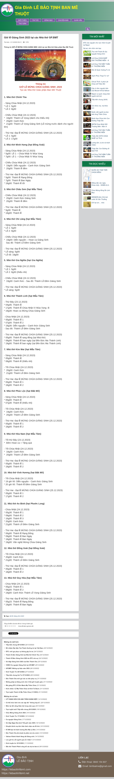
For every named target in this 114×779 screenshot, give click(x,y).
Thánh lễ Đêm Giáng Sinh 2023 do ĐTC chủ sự (22, 658)
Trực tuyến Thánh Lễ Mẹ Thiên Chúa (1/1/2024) (22, 692)
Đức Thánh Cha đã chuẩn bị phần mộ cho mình (22, 733)
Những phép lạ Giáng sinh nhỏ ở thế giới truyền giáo (24, 682)
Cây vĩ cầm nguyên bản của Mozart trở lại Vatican (100, 89)
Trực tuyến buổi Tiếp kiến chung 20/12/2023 (21, 709)
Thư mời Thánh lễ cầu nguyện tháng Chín (99, 52)
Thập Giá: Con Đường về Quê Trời (100, 149)
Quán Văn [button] (78, 20)
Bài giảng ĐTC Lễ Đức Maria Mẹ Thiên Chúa (21, 685)
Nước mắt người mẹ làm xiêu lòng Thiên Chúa (100, 113)
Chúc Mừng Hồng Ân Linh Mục (101, 191)
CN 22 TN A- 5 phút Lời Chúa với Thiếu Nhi (100, 82)
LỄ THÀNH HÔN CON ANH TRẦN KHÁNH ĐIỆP (21, 699)
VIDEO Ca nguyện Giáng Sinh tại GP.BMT (20, 665)
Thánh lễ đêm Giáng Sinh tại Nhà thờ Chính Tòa (22, 655)
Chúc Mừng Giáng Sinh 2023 (16, 713)
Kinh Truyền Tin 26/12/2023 (15, 672)
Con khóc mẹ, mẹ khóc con (100, 107)
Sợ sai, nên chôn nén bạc (92, 48)
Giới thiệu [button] (22, 20)
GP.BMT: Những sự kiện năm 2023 (18, 668)
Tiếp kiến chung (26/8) (100, 99)
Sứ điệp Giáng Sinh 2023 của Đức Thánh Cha (21, 661)
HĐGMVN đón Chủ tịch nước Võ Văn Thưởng (100, 198)
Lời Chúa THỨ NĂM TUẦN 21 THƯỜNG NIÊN (101, 155)
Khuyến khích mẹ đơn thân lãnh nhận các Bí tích (23, 726)
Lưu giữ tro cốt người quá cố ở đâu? (19, 740)
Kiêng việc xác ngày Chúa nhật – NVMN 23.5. (100, 184)
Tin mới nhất (97, 36)
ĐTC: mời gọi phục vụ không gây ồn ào (19, 651)
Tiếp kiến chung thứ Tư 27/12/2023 (18, 675)
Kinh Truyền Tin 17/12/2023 (15, 716)
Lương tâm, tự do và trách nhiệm (101, 143)
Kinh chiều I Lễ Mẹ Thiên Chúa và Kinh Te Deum (22, 689)
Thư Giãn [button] (22, 23)
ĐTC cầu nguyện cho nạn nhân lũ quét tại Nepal (96, 44)
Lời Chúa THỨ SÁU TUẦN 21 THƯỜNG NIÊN (101, 131)
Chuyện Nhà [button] (63, 20)
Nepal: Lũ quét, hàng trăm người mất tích (101, 95)
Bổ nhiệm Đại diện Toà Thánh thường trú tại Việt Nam (24, 648)
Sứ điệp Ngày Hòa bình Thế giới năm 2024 (20, 723)
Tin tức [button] (35, 20)
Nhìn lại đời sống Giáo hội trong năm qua (20, 706)
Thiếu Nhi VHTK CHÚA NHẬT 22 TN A (100, 137)
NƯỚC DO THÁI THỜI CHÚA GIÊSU (99, 171)
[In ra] (71, 42)
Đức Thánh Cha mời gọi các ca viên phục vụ (21, 678)
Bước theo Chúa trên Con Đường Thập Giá (101, 119)
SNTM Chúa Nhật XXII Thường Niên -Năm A (99, 125)
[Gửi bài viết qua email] (67, 42)
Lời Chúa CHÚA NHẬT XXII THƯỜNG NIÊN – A (100, 59)
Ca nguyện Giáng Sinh (13, 719)
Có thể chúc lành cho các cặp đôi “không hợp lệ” (23, 702)
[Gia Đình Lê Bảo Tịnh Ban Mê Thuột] (7, 10)
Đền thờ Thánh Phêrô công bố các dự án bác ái (22, 746)
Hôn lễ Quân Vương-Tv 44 (101, 70)
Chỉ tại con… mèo (98, 202)
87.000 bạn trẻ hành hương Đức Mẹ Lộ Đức (21, 730)
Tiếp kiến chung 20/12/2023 (15, 645)
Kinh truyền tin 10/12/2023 (15, 743)
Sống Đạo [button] (48, 20)
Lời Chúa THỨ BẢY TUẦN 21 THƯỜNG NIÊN (101, 65)
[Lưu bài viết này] (75, 42)
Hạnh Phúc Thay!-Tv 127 (100, 76)
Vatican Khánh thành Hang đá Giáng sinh (20, 736)
